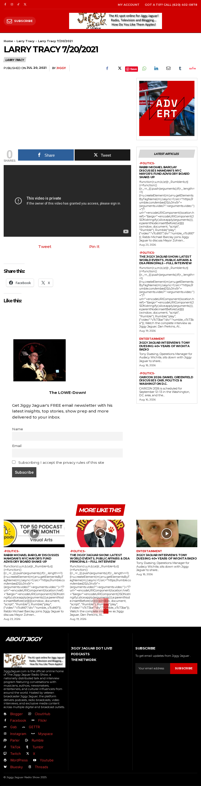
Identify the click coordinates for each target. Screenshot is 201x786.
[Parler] (5, 741)
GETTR (34, 727)
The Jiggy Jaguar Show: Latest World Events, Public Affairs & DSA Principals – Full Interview (165, 260)
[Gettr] (192, 68)
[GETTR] (23, 727)
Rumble (38, 740)
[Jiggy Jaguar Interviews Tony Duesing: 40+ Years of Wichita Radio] (166, 533)
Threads (41, 767)
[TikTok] (18, 5)
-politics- (147, 163)
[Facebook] (5, 5)
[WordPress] (5, 760)
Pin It (94, 246)
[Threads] (29, 767)
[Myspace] (33, 734)
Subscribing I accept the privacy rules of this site (60, 462)
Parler (15, 740)
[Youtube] (34, 760)
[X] (25, 5)
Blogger (16, 714)
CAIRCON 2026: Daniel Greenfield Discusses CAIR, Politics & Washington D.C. (166, 380)
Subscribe (184, 668)
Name (17, 429)
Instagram (18, 734)
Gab (13, 727)
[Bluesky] (5, 767)
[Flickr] (33, 720)
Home (8, 41)
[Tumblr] (180, 68)
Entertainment (152, 339)
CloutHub (42, 714)
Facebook (18, 720)
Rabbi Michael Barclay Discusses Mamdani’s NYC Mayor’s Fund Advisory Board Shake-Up (164, 172)
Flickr (42, 720)
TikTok (15, 747)
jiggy (61, 68)
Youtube (47, 760)
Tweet (44, 246)
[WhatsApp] (144, 68)
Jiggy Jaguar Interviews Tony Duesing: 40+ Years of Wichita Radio (164, 346)
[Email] (168, 68)
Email (16, 446)
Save (133, 69)
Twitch (15, 753)
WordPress (19, 760)
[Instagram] (12, 5)
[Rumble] (26, 741)
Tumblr (37, 747)
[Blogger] (5, 714)
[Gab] (5, 727)
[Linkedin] (156, 68)
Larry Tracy (25, 41)
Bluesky (16, 767)
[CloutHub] (29, 714)
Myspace (45, 734)
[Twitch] (5, 754)
